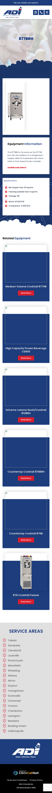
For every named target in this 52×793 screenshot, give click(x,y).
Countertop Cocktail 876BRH (26, 471)
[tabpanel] (26, 196)
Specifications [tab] (10, 180)
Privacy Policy (36, 780)
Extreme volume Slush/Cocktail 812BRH (26, 411)
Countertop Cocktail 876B (26, 533)
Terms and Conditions (17, 780)
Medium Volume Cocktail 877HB (26, 286)
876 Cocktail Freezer (26, 595)
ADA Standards (26, 784)
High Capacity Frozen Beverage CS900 (26, 349)
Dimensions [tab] (9, 212)
